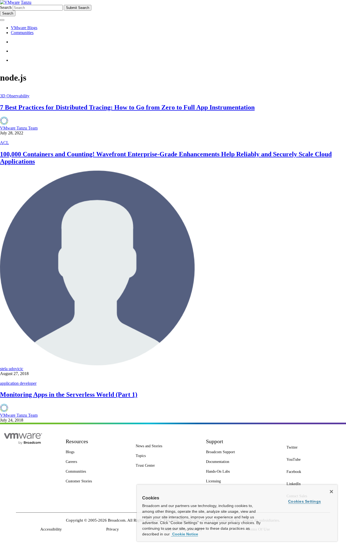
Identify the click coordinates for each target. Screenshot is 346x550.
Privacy (112, 529)
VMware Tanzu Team (19, 128)
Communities (22, 32)
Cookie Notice (184, 534)
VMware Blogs (24, 27)
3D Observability (14, 96)
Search (6, 7)
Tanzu (26, 2)
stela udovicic (11, 368)
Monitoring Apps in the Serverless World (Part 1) (68, 394)
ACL (4, 142)
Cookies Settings (304, 501)
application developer (18, 383)
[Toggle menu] (2, 20)
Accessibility (51, 529)
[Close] (331, 491)
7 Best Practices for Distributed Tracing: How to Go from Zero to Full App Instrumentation (127, 107)
